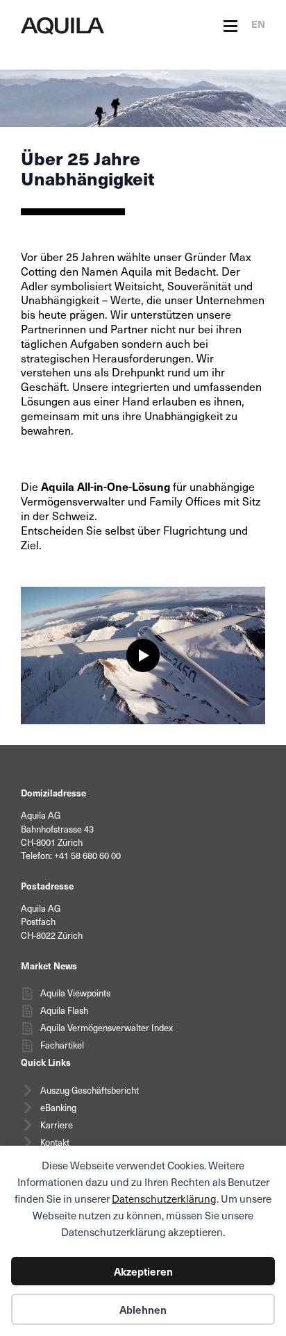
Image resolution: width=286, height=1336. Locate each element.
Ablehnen (143, 1309)
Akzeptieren (143, 1271)
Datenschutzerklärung (164, 1198)
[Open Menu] (230, 26)
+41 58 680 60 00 (87, 855)
